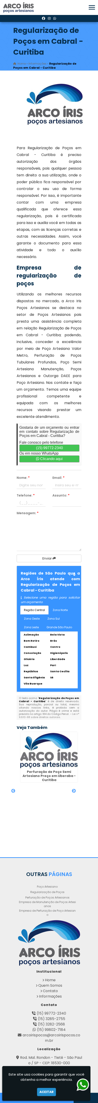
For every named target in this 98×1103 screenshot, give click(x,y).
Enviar (47, 558)
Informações (50, 996)
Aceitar (46, 1092)
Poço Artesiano (47, 887)
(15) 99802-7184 (51, 1029)
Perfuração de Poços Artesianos (47, 897)
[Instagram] (49, 18)
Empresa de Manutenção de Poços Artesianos (47, 904)
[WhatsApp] (54, 18)
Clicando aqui (51, 459)
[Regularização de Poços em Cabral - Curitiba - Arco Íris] (19, 7)
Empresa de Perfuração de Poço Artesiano (47, 913)
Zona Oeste (32, 619)
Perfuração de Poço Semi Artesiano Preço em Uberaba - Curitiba (49, 775)
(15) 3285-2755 (51, 1018)
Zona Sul (53, 619)
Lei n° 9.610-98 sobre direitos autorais (49, 715)
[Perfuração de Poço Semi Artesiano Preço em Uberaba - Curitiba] (49, 750)
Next (74, 791)
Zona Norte (60, 610)
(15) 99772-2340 (49, 448)
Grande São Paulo (59, 627)
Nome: (23, 477)
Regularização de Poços (47, 892)
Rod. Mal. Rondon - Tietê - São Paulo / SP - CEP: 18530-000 (51, 1060)
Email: (58, 477)
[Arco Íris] (49, 943)
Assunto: (61, 495)
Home (50, 980)
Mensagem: (28, 513)
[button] (92, 7)
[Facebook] (43, 18)
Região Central (34, 610)
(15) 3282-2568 (51, 1024)
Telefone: (26, 495)
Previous (13, 791)
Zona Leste (31, 627)
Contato (50, 990)
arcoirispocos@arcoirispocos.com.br (51, 1037)
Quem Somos (50, 985)
